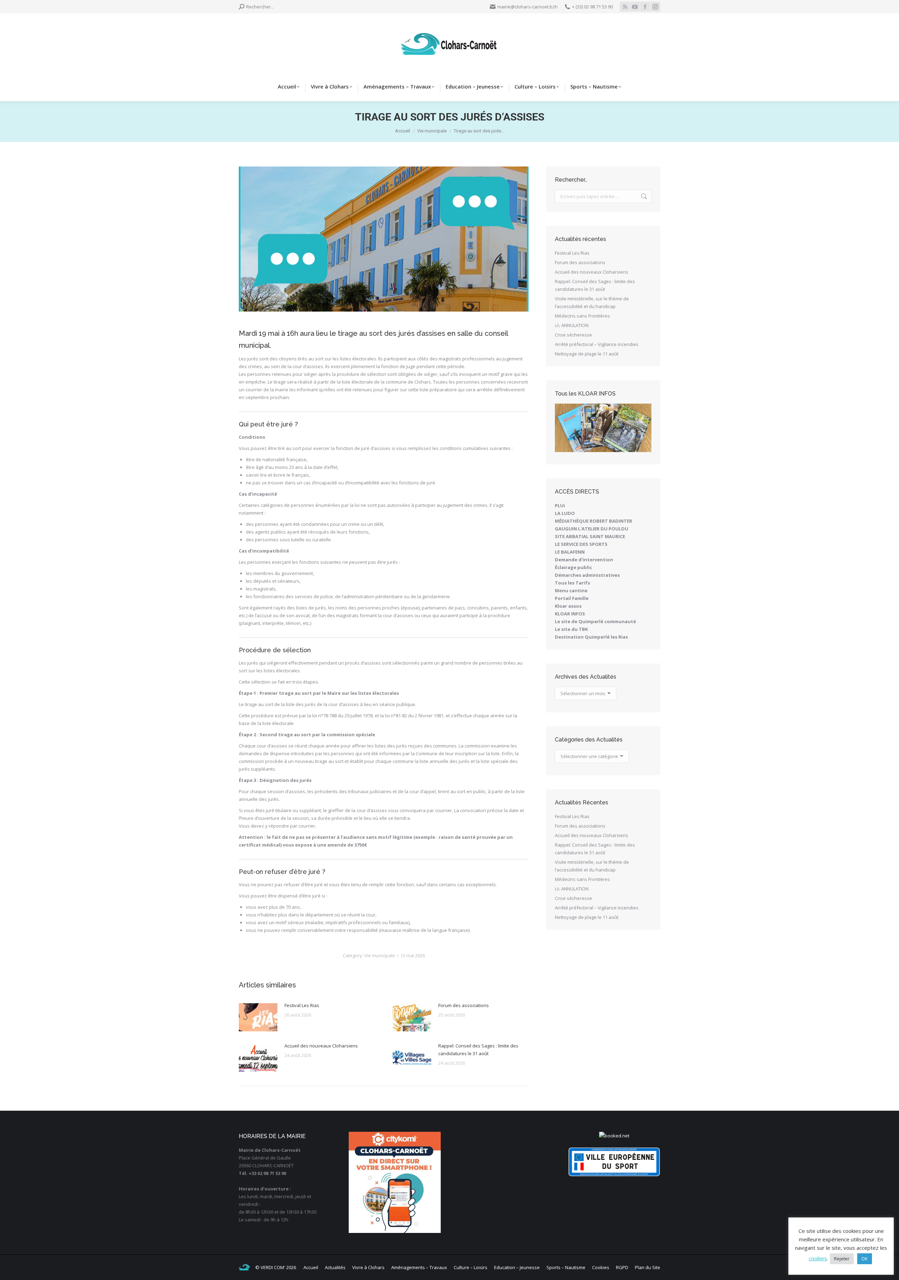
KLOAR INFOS (570, 613)
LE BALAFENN (570, 552)
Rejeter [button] (841, 1258)
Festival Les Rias (301, 1005)
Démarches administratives (587, 575)
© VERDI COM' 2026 (275, 1267)
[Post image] (258, 1017)
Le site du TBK (571, 629)
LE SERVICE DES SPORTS (581, 544)
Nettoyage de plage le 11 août (586, 354)
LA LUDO (565, 513)
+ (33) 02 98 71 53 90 (592, 7)
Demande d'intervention (584, 559)
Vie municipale (379, 955)
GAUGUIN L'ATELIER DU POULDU (591, 528)
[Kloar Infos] (603, 428)
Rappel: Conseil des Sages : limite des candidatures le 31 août (478, 1050)
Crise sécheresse (573, 335)
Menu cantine (571, 590)
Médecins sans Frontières (582, 316)
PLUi (560, 505)
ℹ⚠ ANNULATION (572, 325)
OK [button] (864, 1258)
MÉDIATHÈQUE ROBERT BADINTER (593, 521)
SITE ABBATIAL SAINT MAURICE (590, 536)
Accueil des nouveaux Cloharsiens (321, 1046)
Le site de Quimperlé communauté (595, 621)
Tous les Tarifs (572, 583)
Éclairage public (573, 567)
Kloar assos (568, 606)
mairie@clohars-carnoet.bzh (527, 7)
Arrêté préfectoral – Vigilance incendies (596, 344)
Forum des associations (463, 1005)
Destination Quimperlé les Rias (591, 637)
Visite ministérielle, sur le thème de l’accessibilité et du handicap (592, 302)
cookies (818, 1258)
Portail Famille (572, 598)
